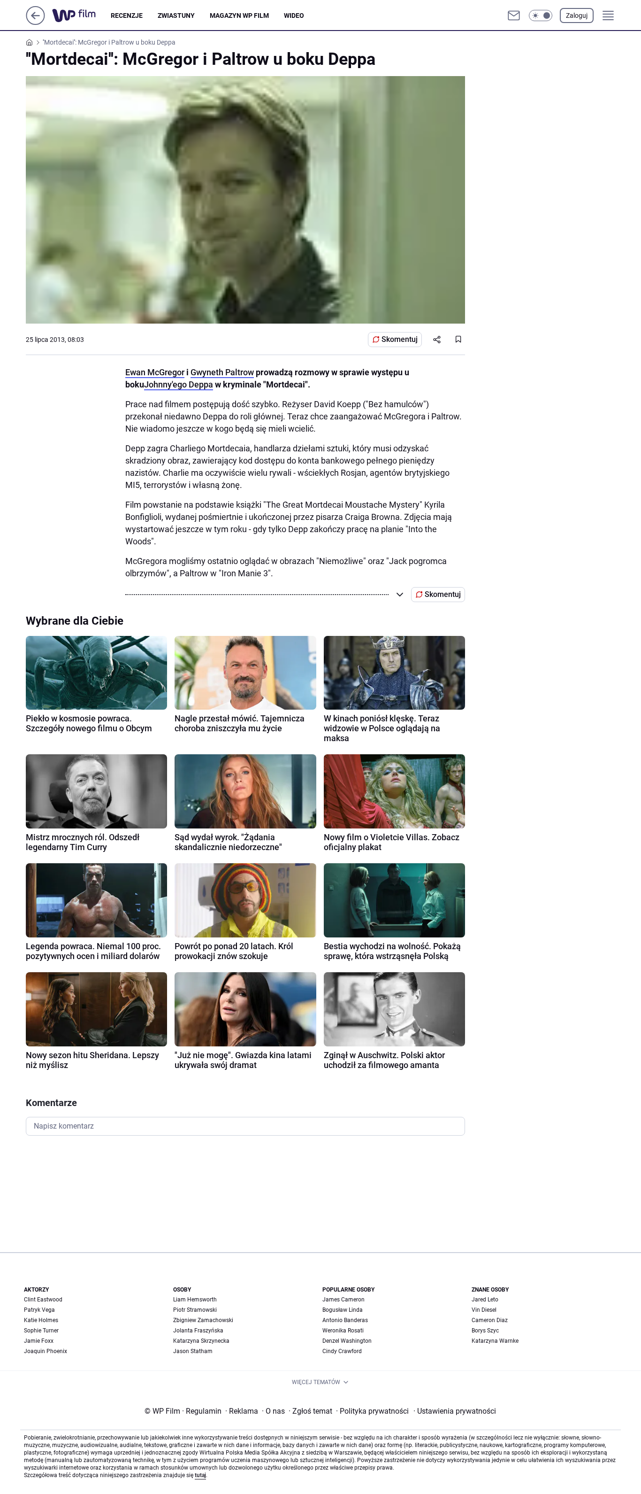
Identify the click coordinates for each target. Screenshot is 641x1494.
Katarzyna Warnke (495, 1341)
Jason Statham (193, 1351)
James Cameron (343, 1299)
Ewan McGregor (154, 372)
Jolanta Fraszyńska (198, 1330)
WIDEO (294, 15)
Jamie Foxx (38, 1341)
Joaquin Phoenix (45, 1351)
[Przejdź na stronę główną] (35, 22)
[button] (540, 15)
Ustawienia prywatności (454, 1411)
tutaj (200, 1475)
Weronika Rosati (343, 1330)
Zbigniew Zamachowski (203, 1320)
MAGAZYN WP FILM (239, 15)
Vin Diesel (484, 1310)
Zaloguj (577, 15)
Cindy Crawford (342, 1351)
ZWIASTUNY (176, 15)
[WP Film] (81, 15)
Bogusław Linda (342, 1310)
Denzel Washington (347, 1341)
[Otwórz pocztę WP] (513, 15)
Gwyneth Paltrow (222, 372)
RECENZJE (127, 15)
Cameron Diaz (490, 1320)
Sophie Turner (41, 1330)
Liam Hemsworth (195, 1299)
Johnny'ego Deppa (178, 384)
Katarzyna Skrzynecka (201, 1341)
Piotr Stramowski (195, 1310)
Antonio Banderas (345, 1320)
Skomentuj (400, 339)
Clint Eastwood (43, 1299)
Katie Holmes (41, 1320)
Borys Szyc (485, 1330)
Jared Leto (485, 1299)
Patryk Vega (39, 1310)
